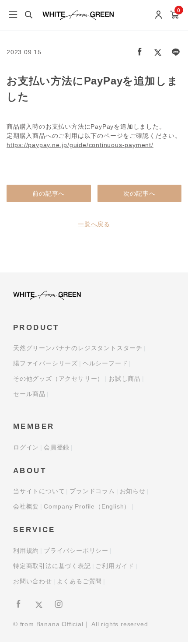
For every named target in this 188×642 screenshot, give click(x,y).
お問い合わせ (32, 581)
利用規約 (26, 550)
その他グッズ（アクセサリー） (58, 378)
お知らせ (133, 491)
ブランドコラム (92, 491)
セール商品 (29, 393)
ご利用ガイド (114, 565)
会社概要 (26, 506)
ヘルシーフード (105, 363)
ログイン (26, 447)
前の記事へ (48, 193)
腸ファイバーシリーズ (45, 363)
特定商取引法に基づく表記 (52, 565)
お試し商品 (124, 378)
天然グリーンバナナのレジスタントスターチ (78, 347)
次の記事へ (139, 193)
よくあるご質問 (79, 581)
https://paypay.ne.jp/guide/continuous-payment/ (80, 144)
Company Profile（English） (87, 506)
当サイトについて (39, 491)
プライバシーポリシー (76, 550)
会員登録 (57, 447)
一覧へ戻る (94, 224)
